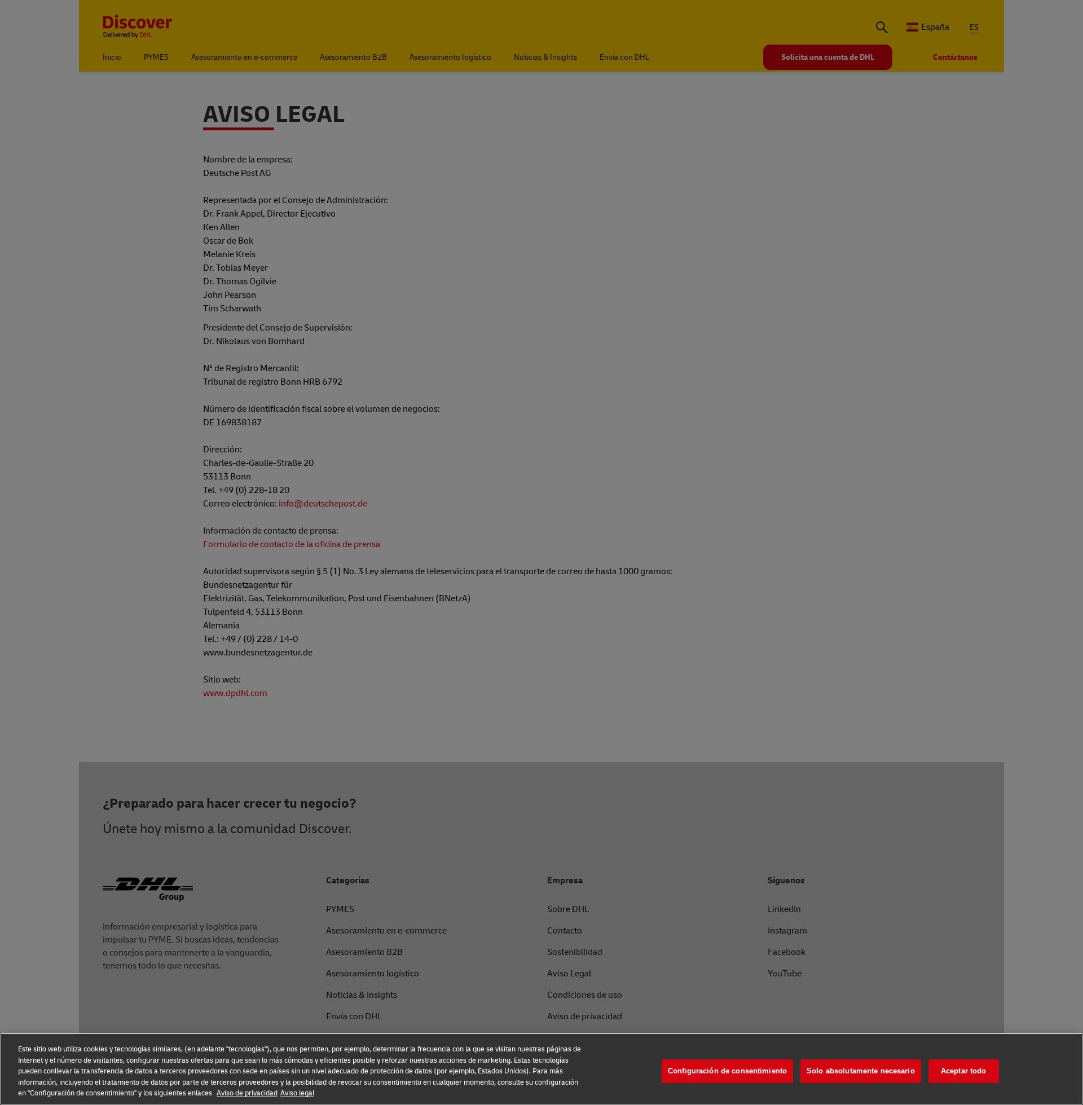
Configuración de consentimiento (727, 1071)
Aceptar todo (964, 1071)
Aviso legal (297, 1093)
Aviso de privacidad (247, 1093)
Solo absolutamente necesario (861, 1071)
